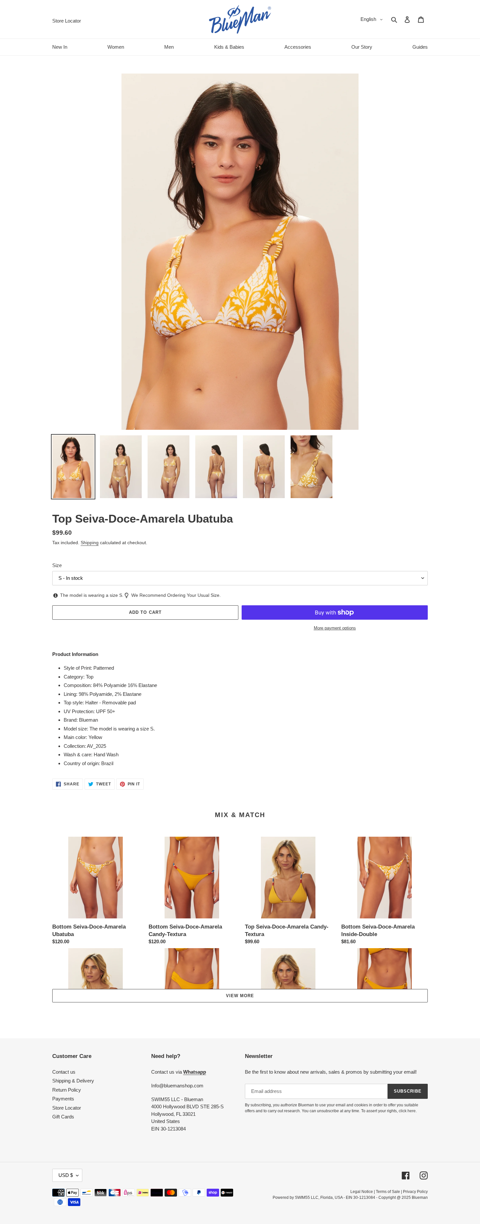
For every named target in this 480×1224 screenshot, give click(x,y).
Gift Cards (63, 1116)
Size (57, 565)
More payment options (335, 628)
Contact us (63, 1072)
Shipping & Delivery (73, 1080)
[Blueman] (240, 19)
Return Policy (66, 1090)
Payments (63, 1098)
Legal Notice (361, 1191)
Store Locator (66, 1108)
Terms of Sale (388, 1191)
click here (407, 1111)
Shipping (90, 542)
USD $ (65, 1175)
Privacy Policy (415, 1191)
